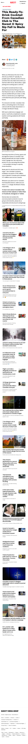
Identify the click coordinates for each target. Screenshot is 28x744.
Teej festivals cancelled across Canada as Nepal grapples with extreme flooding (10, 478)
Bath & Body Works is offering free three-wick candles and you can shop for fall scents (9, 317)
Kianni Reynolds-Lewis (12, 63)
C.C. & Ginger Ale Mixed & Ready (15, 184)
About (2, 717)
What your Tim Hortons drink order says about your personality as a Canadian (13, 224)
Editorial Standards (5, 723)
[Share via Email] (14, 59)
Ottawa (16, 732)
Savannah (19, 735)
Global (18, 728)
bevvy (13, 95)
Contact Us (15, 719)
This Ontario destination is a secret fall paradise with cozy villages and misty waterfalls (10, 463)
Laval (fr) (23, 733)
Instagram (14, 193)
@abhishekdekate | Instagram (8, 45)
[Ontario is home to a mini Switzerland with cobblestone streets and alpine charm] (22, 304)
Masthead (13, 723)
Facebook (7, 193)
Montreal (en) (4, 735)
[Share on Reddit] (7, 59)
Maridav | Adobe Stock (18, 45)
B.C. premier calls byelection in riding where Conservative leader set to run (9, 629)
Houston (7, 736)
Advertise (7, 717)
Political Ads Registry (20, 723)
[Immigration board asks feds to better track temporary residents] (22, 543)
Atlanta (23, 735)
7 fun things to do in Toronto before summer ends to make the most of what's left (10, 250)
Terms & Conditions (12, 725)
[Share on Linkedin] (9, 59)
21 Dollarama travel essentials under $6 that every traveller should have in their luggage (9, 356)
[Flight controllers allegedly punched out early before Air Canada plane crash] (22, 371)
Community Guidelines (13, 721)
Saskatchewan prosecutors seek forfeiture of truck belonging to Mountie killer (13, 519)
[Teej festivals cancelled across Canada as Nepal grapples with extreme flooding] (22, 476)
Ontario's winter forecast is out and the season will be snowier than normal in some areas (14, 344)
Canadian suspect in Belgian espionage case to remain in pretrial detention (14, 583)
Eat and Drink (6, 6)
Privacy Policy (4, 725)
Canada (6, 728)
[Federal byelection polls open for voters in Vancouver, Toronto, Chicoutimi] (22, 557)
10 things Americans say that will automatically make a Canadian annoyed (9, 385)
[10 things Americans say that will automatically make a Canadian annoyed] (22, 384)
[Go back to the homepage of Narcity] (13, 2)
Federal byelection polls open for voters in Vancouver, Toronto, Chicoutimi (10, 557)
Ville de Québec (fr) (16, 733)
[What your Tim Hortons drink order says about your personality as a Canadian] (14, 214)
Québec (14, 728)
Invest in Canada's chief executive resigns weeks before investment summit (10, 531)
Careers (17, 717)
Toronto (5, 732)
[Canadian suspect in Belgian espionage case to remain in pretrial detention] (14, 573)
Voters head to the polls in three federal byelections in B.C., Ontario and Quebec (9, 594)
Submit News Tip (4, 721)
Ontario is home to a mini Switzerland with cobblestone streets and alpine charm (9, 304)
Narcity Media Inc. (15, 714)
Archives (12, 717)
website (14, 191)
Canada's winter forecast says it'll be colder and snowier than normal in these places (13, 277)
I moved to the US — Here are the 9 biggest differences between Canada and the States (10, 236)
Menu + (2, 2)
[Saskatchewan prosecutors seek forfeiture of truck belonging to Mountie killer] (14, 510)
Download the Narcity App (6, 719)
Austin (3, 736)
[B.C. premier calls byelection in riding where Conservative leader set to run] (22, 629)
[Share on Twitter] (12, 59)
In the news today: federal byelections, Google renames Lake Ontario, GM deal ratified (10, 493)
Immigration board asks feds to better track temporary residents (9, 544)
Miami (14, 735)
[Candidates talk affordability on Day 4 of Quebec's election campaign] (14, 610)
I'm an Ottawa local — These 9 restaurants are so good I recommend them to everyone (9, 289)
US (10, 728)
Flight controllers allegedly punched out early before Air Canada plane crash (9, 371)
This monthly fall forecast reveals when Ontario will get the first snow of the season (14, 451)
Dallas (10, 735)
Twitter (21, 193)
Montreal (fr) (11, 732)
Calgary (3, 733)
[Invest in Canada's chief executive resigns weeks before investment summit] (22, 530)
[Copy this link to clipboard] (16, 59)
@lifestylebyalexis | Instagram (8, 151)
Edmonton (9, 733)
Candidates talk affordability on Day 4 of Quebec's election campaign (14, 619)
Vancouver (22, 732)
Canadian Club (20, 103)
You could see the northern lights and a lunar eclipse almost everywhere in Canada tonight (13, 412)
